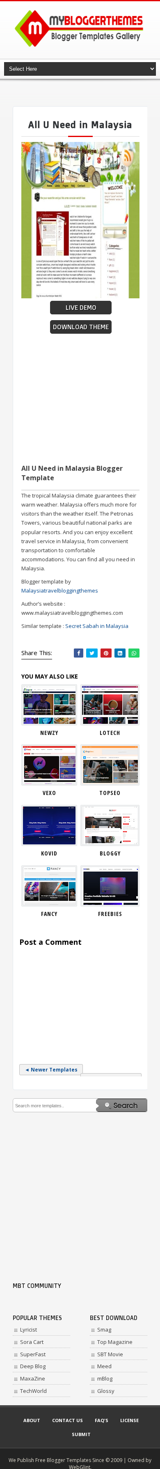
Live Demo (81, 307)
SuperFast (33, 1354)
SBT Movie (110, 1354)
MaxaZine (32, 1378)
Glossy (105, 1391)
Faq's (101, 1420)
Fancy (49, 914)
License (129, 1420)
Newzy (49, 733)
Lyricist (28, 1329)
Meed (104, 1366)
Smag (104, 1329)
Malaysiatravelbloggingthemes (59, 590)
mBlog (104, 1378)
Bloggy (110, 853)
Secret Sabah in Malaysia (96, 626)
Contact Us (67, 1420)
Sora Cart (31, 1342)
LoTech (110, 733)
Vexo (49, 793)
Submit (81, 1434)
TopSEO (110, 793)
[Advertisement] (86, 92)
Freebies (110, 914)
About (31, 1420)
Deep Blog (33, 1366)
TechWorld (33, 1391)
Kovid (49, 853)
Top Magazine (115, 1342)
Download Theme (81, 327)
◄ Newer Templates (51, 1069)
